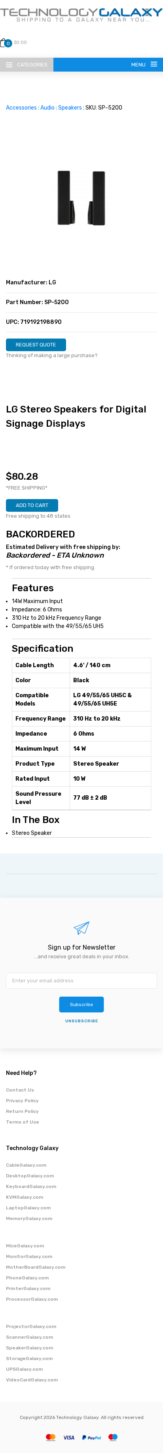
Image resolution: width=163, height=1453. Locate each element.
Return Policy (22, 1111)
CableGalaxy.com (26, 1165)
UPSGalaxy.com (24, 1369)
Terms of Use (22, 1122)
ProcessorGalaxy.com (32, 1299)
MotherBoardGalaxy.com (35, 1267)
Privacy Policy (22, 1100)
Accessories (21, 107)
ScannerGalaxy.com (29, 1337)
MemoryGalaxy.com (29, 1218)
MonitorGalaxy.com (29, 1256)
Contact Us (20, 1090)
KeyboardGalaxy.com (31, 1186)
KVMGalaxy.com (24, 1197)
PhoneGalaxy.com (27, 1278)
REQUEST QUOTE (36, 345)
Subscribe (81, 1004)
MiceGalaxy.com (25, 1246)
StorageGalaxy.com (29, 1358)
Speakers (70, 107)
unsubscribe (81, 1021)
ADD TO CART (32, 505)
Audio (47, 107)
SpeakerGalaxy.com (29, 1348)
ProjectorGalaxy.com (31, 1326)
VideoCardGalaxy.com (32, 1380)
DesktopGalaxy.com (30, 1176)
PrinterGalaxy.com (28, 1288)
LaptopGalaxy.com (28, 1208)
